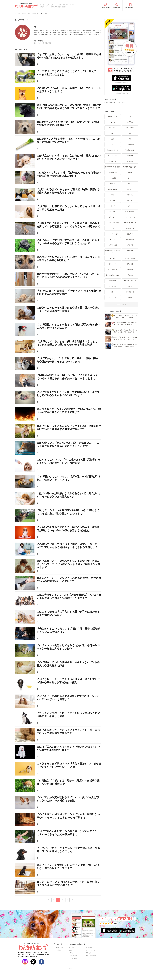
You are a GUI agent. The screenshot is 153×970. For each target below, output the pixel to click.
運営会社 (88, 953)
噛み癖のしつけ (130, 150)
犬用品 (130, 172)
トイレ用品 (112, 178)
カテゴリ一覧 (106, 7)
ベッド (130, 183)
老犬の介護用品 (130, 258)
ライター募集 (73, 958)
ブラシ (130, 206)
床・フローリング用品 (112, 223)
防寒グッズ (130, 234)
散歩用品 (130, 161)
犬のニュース (113, 128)
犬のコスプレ (130, 228)
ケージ (130, 178)
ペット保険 (57, 950)
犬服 (112, 228)
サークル (112, 183)
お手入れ (130, 122)
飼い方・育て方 (112, 116)
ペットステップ (112, 234)
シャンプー (130, 200)
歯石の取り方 (130, 292)
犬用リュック (113, 217)
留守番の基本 (130, 239)
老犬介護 (112, 258)
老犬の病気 (130, 275)
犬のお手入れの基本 (130, 281)
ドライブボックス (130, 217)
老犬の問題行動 (112, 269)
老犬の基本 (130, 251)
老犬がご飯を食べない (112, 275)
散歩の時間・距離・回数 (112, 167)
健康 (130, 133)
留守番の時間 (113, 245)
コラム (113, 144)
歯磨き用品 (130, 195)
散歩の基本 (130, 155)
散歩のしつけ (113, 161)
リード (113, 206)
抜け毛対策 (112, 286)
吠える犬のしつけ (112, 150)
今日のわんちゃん (59, 947)
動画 (130, 139)
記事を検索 (116, 7)
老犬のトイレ (113, 264)
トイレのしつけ (112, 155)
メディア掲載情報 (91, 955)
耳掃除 (130, 297)
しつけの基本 (130, 144)
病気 (112, 133)
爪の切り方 (112, 297)
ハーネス (130, 189)
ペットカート (113, 211)
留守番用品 (130, 245)
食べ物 (113, 122)
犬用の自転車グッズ (130, 223)
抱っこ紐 (112, 239)
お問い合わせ (73, 955)
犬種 (130, 116)
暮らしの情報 (130, 128)
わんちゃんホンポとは (75, 947)
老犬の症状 (112, 281)
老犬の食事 (130, 264)
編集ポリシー (73, 950)
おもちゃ (112, 200)
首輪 (112, 195)
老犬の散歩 (130, 269)
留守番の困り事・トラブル (112, 252)
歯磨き (113, 292)
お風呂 (130, 286)
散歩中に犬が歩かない (130, 167)
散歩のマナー (113, 172)
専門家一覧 (89, 947)
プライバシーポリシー (92, 950)
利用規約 (71, 953)
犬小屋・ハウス (112, 189)
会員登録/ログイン (130, 7)
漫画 (112, 139)
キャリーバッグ (130, 211)
